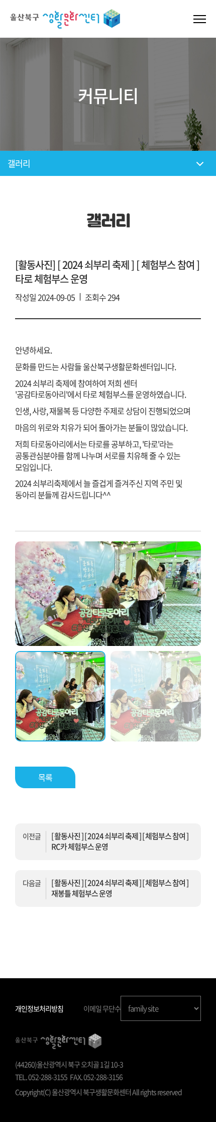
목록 (45, 777)
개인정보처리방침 (39, 1008)
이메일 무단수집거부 (111, 1008)
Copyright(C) (33, 1092)
